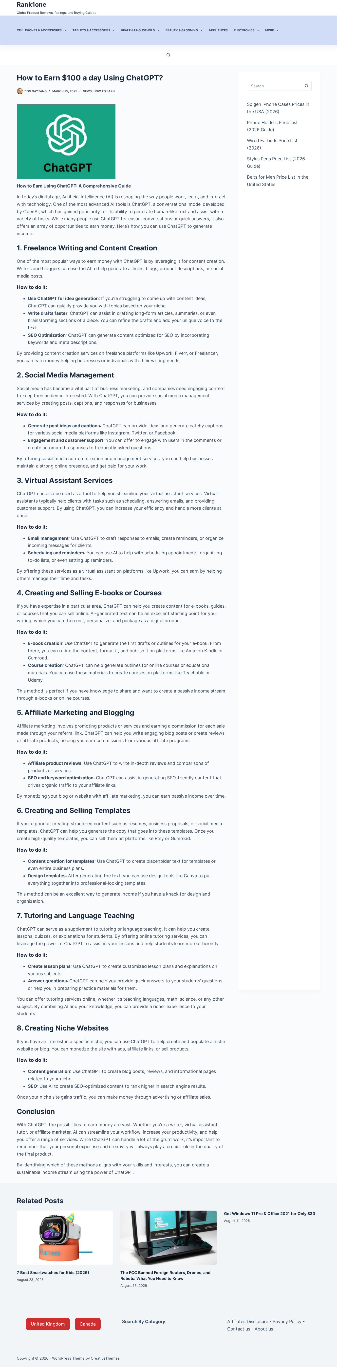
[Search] (168, 55)
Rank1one (31, 4)
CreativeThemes (105, 1358)
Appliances (218, 30)
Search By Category (143, 1321)
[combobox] (274, 86)
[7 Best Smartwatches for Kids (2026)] (65, 1238)
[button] (48, 1324)
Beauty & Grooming (182, 30)
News (87, 91)
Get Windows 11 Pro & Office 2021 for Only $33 (269, 1213)
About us (264, 1328)
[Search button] (306, 86)
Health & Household (138, 30)
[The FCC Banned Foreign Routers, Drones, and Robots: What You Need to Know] (168, 1238)
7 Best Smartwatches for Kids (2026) (53, 1272)
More (269, 30)
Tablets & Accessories (91, 30)
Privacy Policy (287, 1321)
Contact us (238, 1328)
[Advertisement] (279, 272)
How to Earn (104, 91)
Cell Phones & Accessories (39, 30)
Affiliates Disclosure (247, 1321)
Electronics (244, 30)
